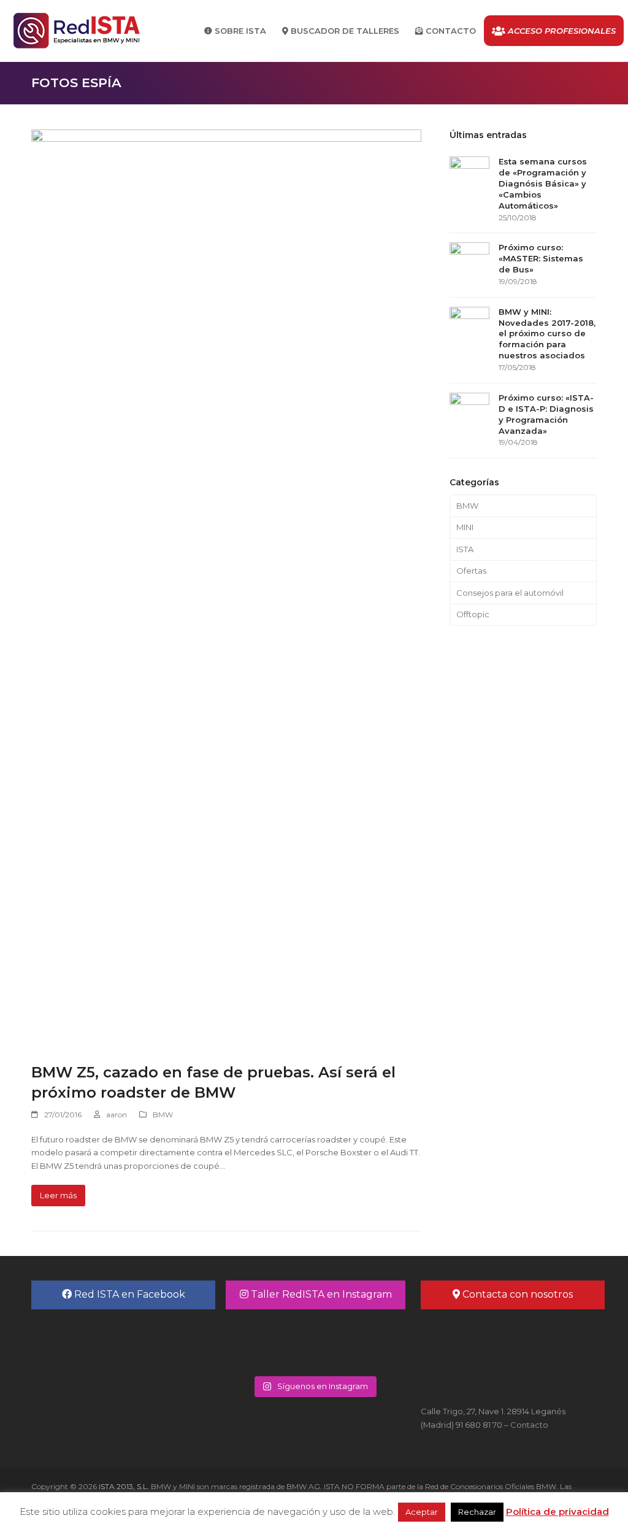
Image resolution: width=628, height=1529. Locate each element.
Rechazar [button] (477, 1512)
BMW (163, 1114)
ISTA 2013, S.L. (123, 1486)
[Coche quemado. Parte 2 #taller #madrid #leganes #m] (270, 1341)
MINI (464, 527)
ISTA (464, 549)
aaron (116, 1114)
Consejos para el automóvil (510, 593)
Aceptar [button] (421, 1512)
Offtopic (472, 614)
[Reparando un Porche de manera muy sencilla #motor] (358, 1341)
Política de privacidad (557, 1511)
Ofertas (471, 571)
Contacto (529, 1425)
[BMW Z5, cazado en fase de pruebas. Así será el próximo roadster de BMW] (226, 588)
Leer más (58, 1195)
